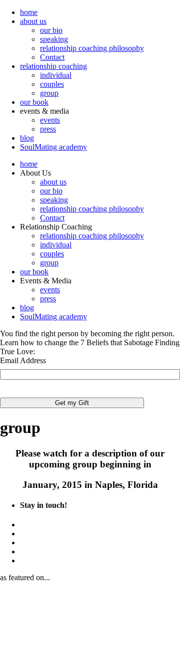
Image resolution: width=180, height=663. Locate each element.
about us (33, 21)
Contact (52, 57)
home (29, 12)
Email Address (23, 360)
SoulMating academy (53, 147)
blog (27, 138)
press (48, 129)
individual (56, 75)
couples (52, 84)
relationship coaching (53, 66)
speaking (54, 39)
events (50, 120)
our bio (51, 30)
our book (34, 102)
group (49, 93)
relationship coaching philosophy (92, 48)
